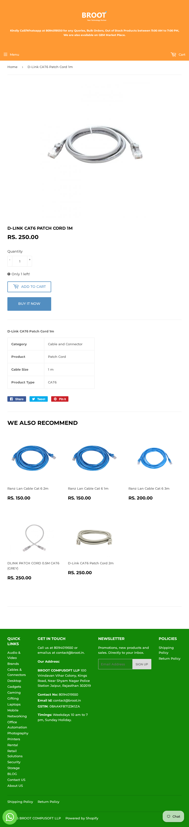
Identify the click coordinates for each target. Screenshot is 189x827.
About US (15, 786)
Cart (181, 54)
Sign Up (142, 664)
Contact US (16, 780)
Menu (14, 54)
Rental (12, 745)
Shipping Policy (20, 802)
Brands (13, 664)
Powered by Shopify (81, 818)
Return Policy (169, 658)
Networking (17, 716)
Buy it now (29, 303)
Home (12, 67)
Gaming (14, 692)
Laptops (14, 704)
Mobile (12, 710)
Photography (17, 733)
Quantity (15, 251)
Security (13, 762)
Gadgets (14, 687)
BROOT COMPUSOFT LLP (40, 818)
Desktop (14, 681)
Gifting (13, 698)
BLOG (12, 774)
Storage (13, 768)
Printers (13, 739)
